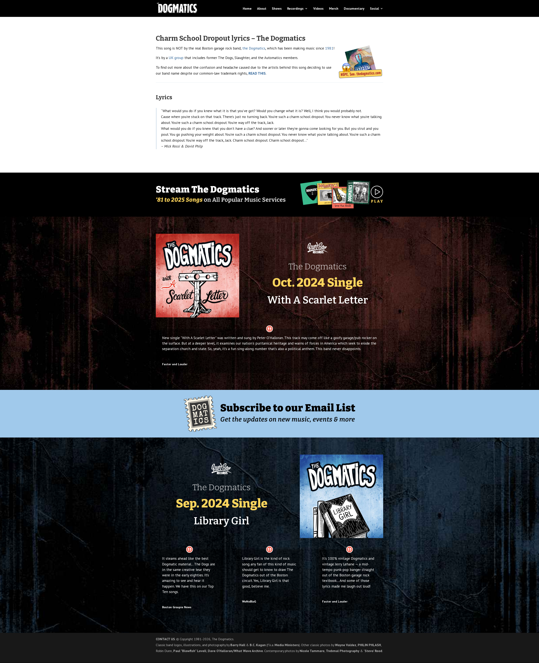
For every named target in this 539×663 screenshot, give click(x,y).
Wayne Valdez (345, 645)
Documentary (354, 9)
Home (247, 9)
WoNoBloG (249, 601)
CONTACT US (165, 639)
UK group (176, 57)
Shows (277, 9)
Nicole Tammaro (312, 651)
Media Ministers (287, 645)
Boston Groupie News (176, 607)
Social (374, 9)
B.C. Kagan (258, 645)
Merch (333, 9)
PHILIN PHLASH (369, 645)
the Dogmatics (253, 48)
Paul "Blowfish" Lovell (189, 651)
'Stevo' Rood (373, 651)
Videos (318, 9)
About (261, 9)
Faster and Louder (334, 601)
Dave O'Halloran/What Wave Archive (235, 651)
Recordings (295, 9)
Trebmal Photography (342, 651)
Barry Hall (237, 645)
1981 (329, 48)
